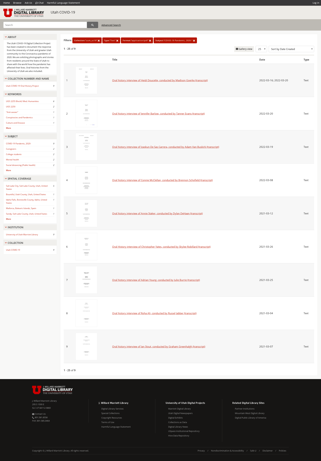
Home (6, 2)
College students (14, 154)
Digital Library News (178, 426)
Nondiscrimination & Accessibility (227, 450)
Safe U (253, 450)
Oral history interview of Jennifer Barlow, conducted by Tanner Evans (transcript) (158, 113)
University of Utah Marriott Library (22, 234)
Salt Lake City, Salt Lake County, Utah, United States (26, 187)
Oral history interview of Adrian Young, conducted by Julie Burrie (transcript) (156, 280)
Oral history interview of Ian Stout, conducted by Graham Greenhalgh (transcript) (158, 346)
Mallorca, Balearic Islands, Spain (21, 208)
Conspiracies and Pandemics (19, 117)
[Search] (92, 25)
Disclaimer (267, 450)
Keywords (14, 94)
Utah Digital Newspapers (180, 413)
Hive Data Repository (178, 435)
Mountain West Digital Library (249, 413)
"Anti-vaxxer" (12, 112)
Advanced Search (111, 25)
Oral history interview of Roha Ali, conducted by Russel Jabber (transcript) (154, 313)
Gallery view (245, 48)
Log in (316, 2)
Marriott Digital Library (179, 408)
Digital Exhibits (175, 417)
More (8, 128)
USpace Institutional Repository (184, 431)
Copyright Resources (111, 417)
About (12, 37)
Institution (15, 227)
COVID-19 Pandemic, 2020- (18, 143)
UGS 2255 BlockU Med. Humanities (22, 101)
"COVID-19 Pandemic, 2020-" (174, 40)
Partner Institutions (244, 408)
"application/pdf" (136, 40)
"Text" (110, 40)
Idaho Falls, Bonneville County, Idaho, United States (26, 201)
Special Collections (110, 413)
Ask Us (28, 2)
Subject (13, 136)
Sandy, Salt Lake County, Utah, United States (26, 213)
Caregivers (11, 148)
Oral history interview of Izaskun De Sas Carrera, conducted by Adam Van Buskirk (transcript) (165, 146)
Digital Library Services (112, 408)
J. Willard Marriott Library (44, 400)
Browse (17, 2)
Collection (15, 242)
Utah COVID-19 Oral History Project (22, 85)
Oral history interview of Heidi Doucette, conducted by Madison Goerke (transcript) (160, 80)
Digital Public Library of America (250, 417)
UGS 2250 (10, 106)
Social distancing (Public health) (20, 165)
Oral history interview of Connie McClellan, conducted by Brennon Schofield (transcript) (162, 180)
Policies (282, 450)
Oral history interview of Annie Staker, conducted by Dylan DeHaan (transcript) (157, 213)
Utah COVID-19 (63, 12)
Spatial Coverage (19, 178)
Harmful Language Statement (63, 2)
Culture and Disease (15, 122)
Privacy (201, 450)
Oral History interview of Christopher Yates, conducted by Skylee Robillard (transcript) (161, 246)
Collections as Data (177, 422)
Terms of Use (107, 422)
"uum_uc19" (86, 40)
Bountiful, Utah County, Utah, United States (26, 194)
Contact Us (40, 413)
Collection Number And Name (28, 78)
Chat (41, 2)
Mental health (12, 159)
